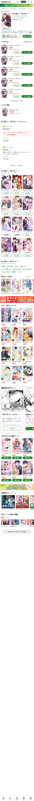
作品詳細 (6, 234)
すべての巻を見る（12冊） (16, 101)
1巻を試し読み (6, 28)
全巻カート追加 (27, 36)
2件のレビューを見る (16, 165)
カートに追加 (27, 52)
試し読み (17, 52)
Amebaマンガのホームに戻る (17, 532)
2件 (21, 19)
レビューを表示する (11, 134)
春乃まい (17, 15)
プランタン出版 (19, 17)
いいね (6, 140)
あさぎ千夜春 (24, 15)
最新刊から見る (29, 42)
